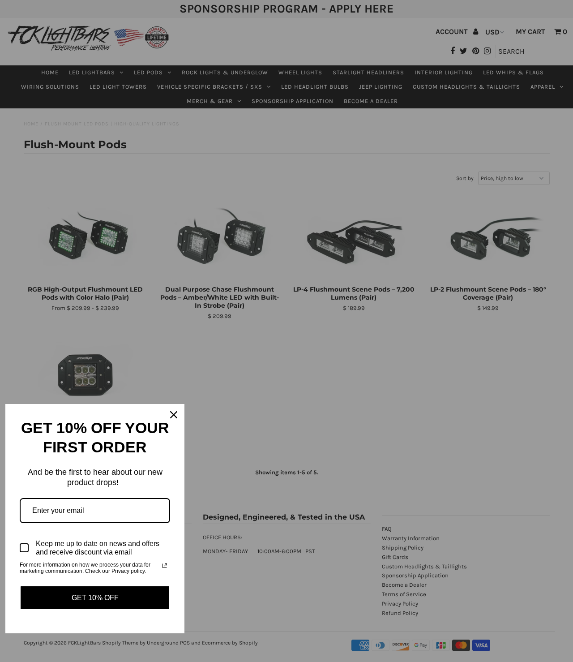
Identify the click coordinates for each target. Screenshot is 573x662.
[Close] (173, 415)
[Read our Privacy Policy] (164, 565)
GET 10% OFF (95, 598)
